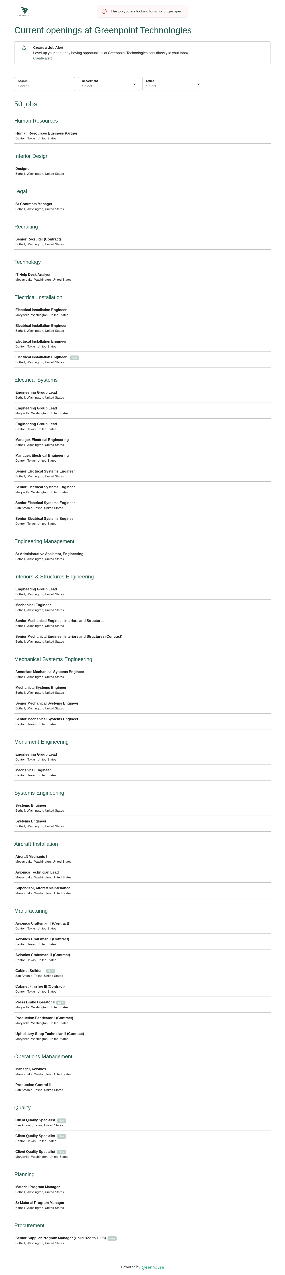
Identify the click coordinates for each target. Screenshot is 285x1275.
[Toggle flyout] (134, 84)
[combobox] (82, 86)
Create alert (42, 58)
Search (23, 81)
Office (150, 81)
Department (90, 81)
